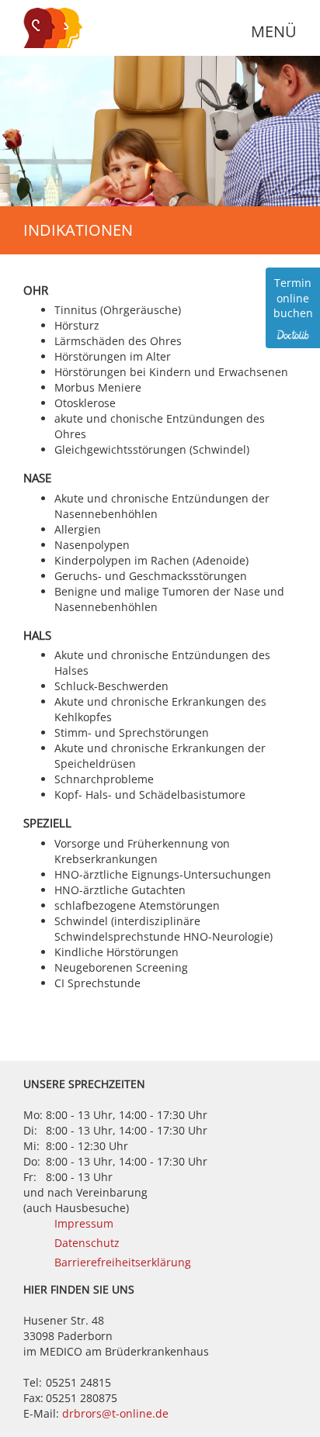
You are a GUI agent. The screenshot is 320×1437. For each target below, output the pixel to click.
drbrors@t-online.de (115, 1413)
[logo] (62, 28)
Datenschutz (87, 1242)
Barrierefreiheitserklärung (122, 1262)
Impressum (83, 1223)
